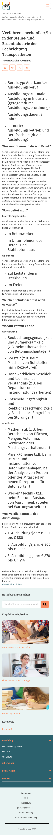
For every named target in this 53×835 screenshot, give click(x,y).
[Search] (45, 604)
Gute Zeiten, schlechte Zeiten (16, 647)
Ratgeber (17, 13)
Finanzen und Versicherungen (16, 680)
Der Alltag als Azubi (11, 713)
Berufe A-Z (7, 729)
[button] (5, 68)
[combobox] (21, 604)
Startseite (6, 13)
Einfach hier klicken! (12, 584)
